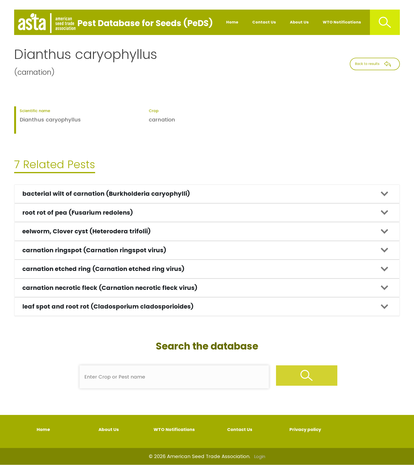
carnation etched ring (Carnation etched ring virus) (103, 269)
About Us (299, 22)
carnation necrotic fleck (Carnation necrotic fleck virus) (109, 288)
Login (259, 456)
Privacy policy (305, 429)
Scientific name (35, 111)
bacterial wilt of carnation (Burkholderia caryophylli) (106, 193)
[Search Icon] (385, 22)
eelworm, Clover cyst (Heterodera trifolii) (86, 231)
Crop (154, 111)
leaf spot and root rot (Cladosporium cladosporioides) (108, 306)
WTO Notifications (342, 22)
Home (232, 22)
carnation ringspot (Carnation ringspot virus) (94, 250)
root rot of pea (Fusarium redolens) (77, 212)
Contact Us (264, 22)
